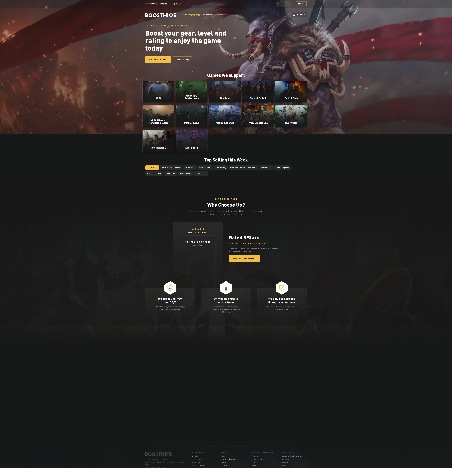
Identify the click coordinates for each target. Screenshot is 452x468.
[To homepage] (165, 454)
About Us (195, 456)
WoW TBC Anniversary (263, 452)
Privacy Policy (197, 459)
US (278, 4)
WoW (224, 452)
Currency (285, 459)
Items (284, 465)
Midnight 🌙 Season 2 (229, 459)
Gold (223, 456)
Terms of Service (198, 465)
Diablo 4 (286, 452)
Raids (224, 462)
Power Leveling (257, 459)
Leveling (225, 465)
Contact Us (196, 462)
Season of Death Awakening (292, 456)
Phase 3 (255, 456)
